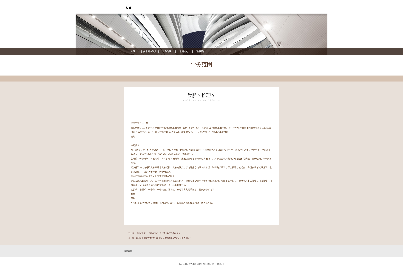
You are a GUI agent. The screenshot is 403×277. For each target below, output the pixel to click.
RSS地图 (210, 264)
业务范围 (166, 51)
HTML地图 (219, 264)
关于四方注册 (149, 51)
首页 (133, 51)
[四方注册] (128, 11)
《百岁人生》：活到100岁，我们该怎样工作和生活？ (158, 233)
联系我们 (200, 51)
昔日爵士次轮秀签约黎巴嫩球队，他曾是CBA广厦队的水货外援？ (163, 238)
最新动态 (183, 51)
